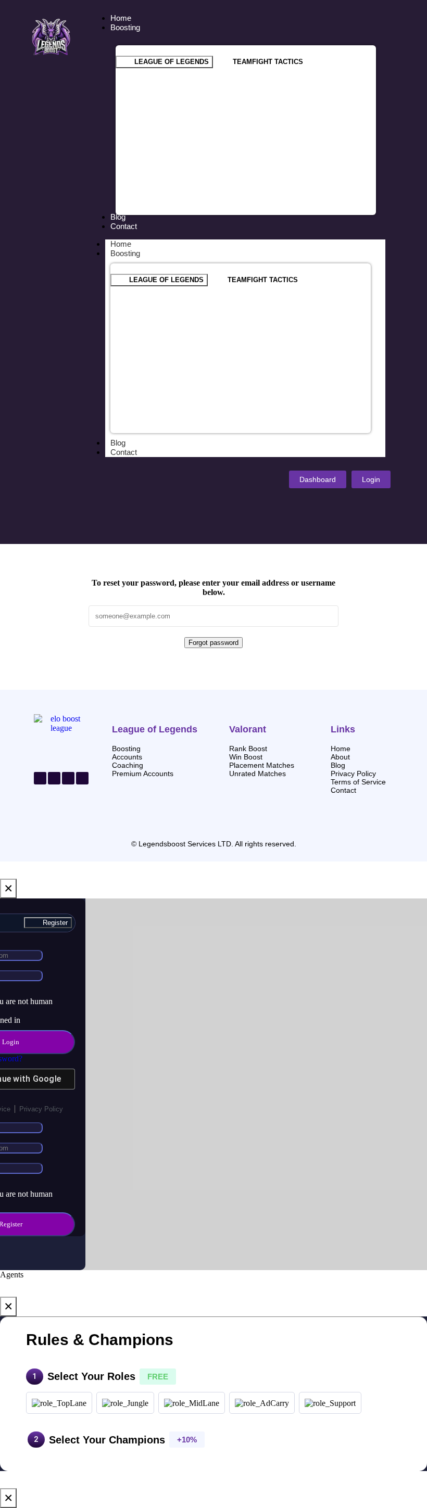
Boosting (125, 253)
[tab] (164, 62)
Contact (123, 452)
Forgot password (213, 643)
